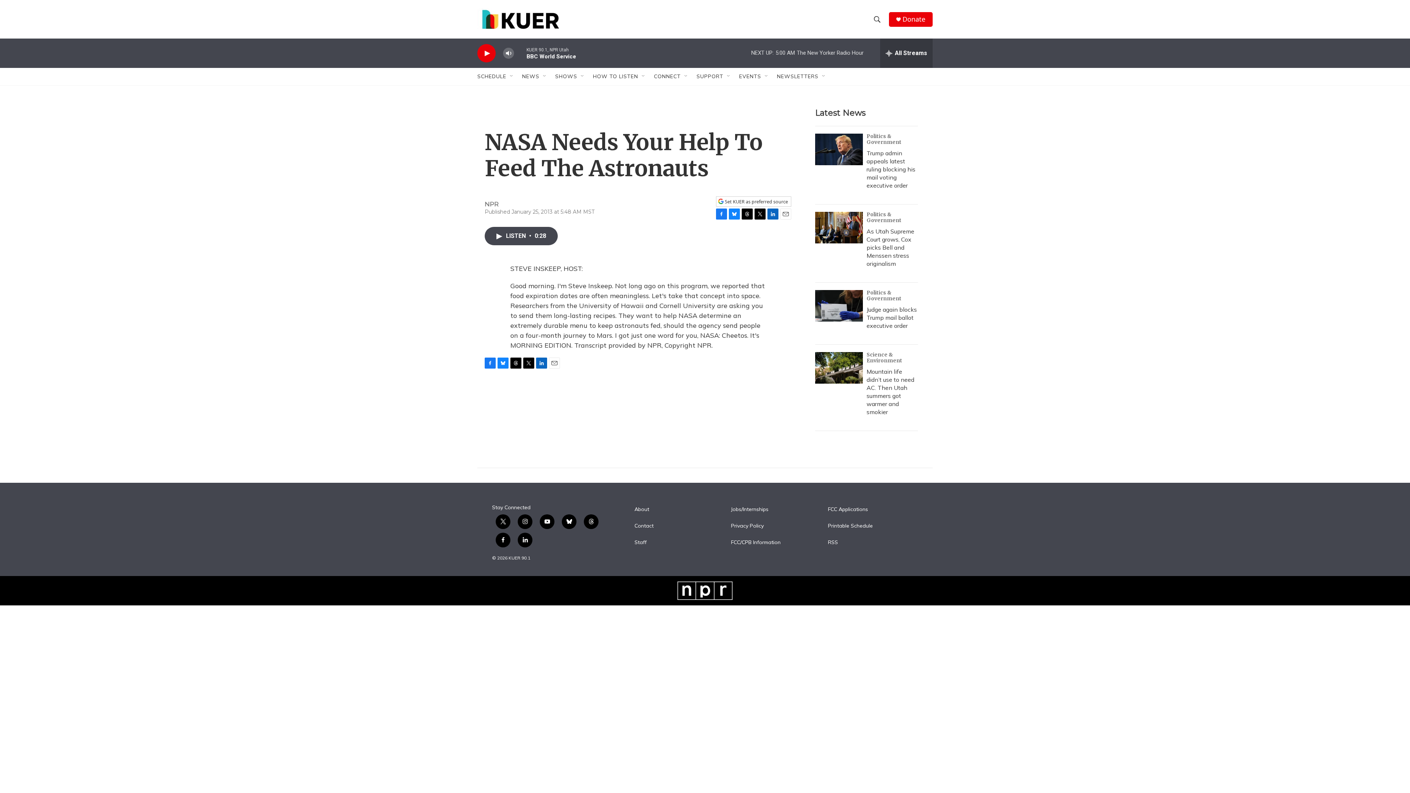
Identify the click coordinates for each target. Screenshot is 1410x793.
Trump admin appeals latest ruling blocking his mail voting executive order (891, 169)
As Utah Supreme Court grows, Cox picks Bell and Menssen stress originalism (890, 247)
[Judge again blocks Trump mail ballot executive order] (839, 306)
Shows (566, 76)
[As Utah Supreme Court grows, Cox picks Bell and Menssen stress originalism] (839, 227)
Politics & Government (884, 139)
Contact (644, 526)
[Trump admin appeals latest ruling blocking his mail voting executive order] (839, 149)
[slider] (520, 53)
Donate (914, 19)
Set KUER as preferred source (756, 202)
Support (710, 76)
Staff (640, 543)
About (641, 510)
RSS (833, 543)
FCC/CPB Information (756, 543)
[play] (486, 53)
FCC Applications (848, 510)
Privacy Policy (747, 526)
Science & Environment (884, 357)
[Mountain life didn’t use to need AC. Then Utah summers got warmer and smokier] (839, 368)
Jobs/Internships (750, 510)
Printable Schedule (850, 526)
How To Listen (615, 76)
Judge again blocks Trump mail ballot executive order (892, 317)
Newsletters (797, 76)
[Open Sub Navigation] (512, 76)
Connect (667, 76)
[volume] (508, 53)
